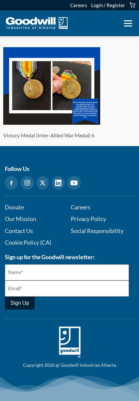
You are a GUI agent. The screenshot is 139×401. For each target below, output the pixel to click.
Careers (78, 5)
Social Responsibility (97, 230)
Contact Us (19, 230)
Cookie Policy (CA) (28, 242)
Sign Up (19, 303)
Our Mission (20, 219)
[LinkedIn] (58, 183)
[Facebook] (11, 183)
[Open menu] (128, 23)
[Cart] (132, 5)
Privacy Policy (88, 219)
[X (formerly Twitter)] (43, 183)
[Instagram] (27, 183)
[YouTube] (74, 183)
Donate (14, 207)
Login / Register (108, 5)
